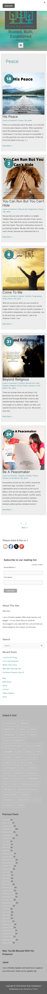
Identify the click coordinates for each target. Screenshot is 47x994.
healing (28, 752)
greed (19, 752)
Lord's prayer (10, 768)
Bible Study (7, 682)
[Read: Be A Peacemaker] (23, 449)
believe (22, 729)
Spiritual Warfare (10, 795)
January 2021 (7, 857)
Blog (4, 678)
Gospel (38, 746)
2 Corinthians (10, 723)
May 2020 (6, 878)
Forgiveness (32, 209)
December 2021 (8, 829)
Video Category (9, 693)
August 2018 (7, 943)
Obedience (32, 773)
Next (25, 528)
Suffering (25, 795)
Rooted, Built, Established (20, 34)
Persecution (18, 779)
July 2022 (6, 820)
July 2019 (6, 909)
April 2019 (6, 918)
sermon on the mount (27, 789)
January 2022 (7, 826)
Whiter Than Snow (10, 665)
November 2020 (8, 863)
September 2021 (8, 835)
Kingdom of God (16, 386)
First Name (8, 577)
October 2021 (7, 832)
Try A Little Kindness (10, 661)
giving (28, 746)
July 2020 (6, 872)
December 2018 (8, 930)
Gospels (6, 386)
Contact (6, 689)
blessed (32, 729)
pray (5, 784)
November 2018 (8, 934)
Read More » (7, 146)
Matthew (32, 768)
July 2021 (6, 841)
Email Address (10, 567)
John (26, 757)
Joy (34, 757)
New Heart (19, 773)
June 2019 (6, 912)
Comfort (28, 296)
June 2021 (6, 844)
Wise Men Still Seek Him (12, 669)
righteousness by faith (30, 784)
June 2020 (6, 875)
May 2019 (6, 915)
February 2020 (8, 887)
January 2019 (7, 927)
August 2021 (7, 838)
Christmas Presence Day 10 (13, 672)
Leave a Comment (10, 120)
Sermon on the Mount (11, 478)
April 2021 (6, 851)
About (5, 686)
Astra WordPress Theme (28, 989)
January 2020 (7, 890)
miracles (7, 773)
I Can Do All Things (10, 657)
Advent (21, 296)
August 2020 (7, 869)
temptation (8, 800)
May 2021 (6, 847)
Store (5, 697)
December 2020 (8, 860)
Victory (36, 800)
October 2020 (7, 866)
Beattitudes (9, 729)
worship (20, 805)
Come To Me (12, 292)
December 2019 (8, 894)
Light (30, 762)
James (17, 757)
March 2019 (7, 921)
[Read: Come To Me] (23, 269)
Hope (5, 299)
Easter (32, 735)
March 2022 (7, 823)
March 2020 (7, 884)
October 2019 (7, 900)
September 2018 (8, 940)
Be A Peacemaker (16, 472)
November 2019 (8, 897)
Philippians (33, 778)
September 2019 (8, 903)
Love (22, 768)
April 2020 (6, 881)
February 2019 (8, 924)
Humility (29, 476)
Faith (37, 383)
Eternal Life (22, 209)
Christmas (9, 734)
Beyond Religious (16, 379)
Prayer (14, 784)
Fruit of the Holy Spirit (13, 746)
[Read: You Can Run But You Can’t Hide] (23, 178)
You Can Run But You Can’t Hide (23, 203)
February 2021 (7, 854)
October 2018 (7, 937)
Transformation (23, 800)
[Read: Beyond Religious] (23, 356)
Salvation (8, 789)
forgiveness (18, 740)
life (22, 762)
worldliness (8, 805)
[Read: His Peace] (23, 93)
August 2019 (7, 906)
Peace (20, 120)
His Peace (10, 117)
